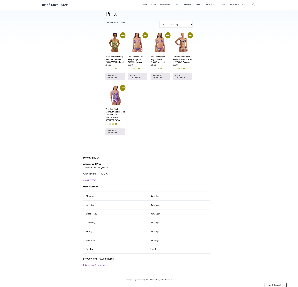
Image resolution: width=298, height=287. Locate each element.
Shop (153, 5)
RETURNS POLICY (238, 5)
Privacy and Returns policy (96, 265)
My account (165, 5)
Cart (176, 5)
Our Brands (210, 5)
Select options (112, 76)
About (197, 5)
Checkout (187, 5)
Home (144, 5)
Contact (222, 5)
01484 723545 (89, 180)
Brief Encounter (55, 5)
